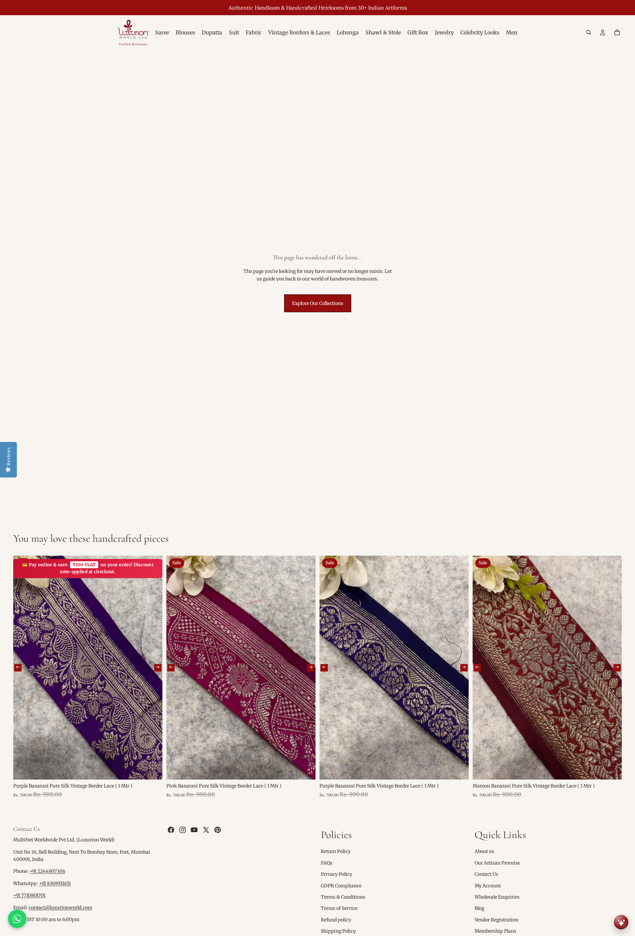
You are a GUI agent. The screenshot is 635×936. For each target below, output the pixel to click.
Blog (479, 908)
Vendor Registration (496, 920)
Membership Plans (495, 931)
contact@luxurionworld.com (60, 908)
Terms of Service (339, 908)
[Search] (588, 32)
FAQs (326, 863)
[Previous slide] (17, 667)
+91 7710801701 (29, 895)
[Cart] (617, 32)
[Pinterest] (218, 830)
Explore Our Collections (317, 303)
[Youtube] (194, 830)
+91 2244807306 (47, 871)
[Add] (152, 769)
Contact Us (486, 874)
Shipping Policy (338, 931)
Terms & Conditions (343, 897)
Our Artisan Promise (497, 863)
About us (484, 851)
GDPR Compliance (341, 885)
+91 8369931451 (55, 883)
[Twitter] (206, 830)
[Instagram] (183, 830)
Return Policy (336, 851)
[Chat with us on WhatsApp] (17, 919)
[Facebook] (171, 830)
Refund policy (336, 920)
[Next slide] (157, 667)
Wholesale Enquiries (497, 897)
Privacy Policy (336, 874)
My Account (488, 885)
